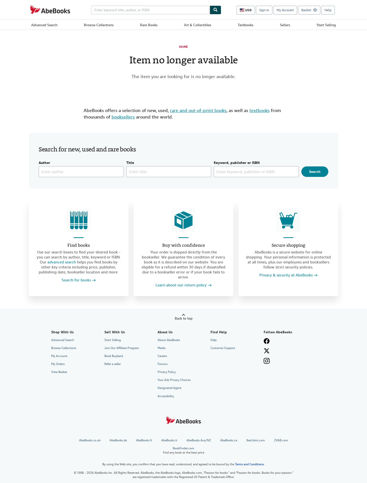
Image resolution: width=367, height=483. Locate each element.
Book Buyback (113, 356)
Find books (78, 245)
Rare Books (149, 25)
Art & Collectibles (197, 25)
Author (44, 163)
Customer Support (222, 348)
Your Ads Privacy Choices (174, 380)
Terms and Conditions (249, 464)
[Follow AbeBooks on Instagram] (267, 360)
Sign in (264, 10)
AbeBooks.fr (144, 440)
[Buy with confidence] (183, 220)
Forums (163, 364)
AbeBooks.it (169, 440)
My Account (285, 10)
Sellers (285, 25)
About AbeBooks (169, 340)
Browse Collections (99, 25)
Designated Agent (170, 388)
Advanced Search (44, 25)
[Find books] (79, 220)
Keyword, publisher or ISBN (237, 163)
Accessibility (166, 396)
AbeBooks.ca (228, 440)
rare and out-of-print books (198, 110)
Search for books (76, 280)
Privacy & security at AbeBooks (286, 275)
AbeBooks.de (118, 440)
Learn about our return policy (181, 285)
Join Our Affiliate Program (121, 348)
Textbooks (245, 25)
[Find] (215, 10)
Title (130, 163)
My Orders (58, 364)
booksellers (123, 117)
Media (162, 348)
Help (328, 10)
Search (315, 171)
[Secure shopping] (288, 220)
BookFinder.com (183, 450)
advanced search (61, 262)
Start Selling (326, 25)
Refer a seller (112, 364)
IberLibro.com (255, 440)
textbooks (259, 110)
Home (183, 47)
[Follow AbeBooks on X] (267, 351)
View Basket (59, 372)
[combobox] (150, 10)
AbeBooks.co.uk (89, 440)
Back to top (183, 318)
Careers (162, 356)
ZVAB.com (281, 440)
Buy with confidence (183, 245)
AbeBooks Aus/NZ (198, 440)
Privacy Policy (167, 372)
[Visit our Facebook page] (267, 341)
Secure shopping (288, 245)
